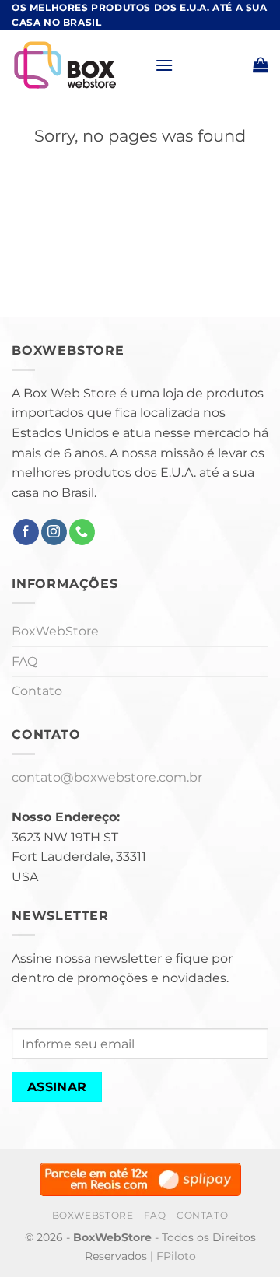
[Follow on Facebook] (26, 532)
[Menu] (164, 65)
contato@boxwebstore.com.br (107, 777)
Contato (37, 691)
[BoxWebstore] (77, 65)
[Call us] (82, 532)
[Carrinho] (260, 64)
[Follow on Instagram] (54, 532)
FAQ (24, 661)
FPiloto (176, 1256)
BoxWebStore (55, 631)
